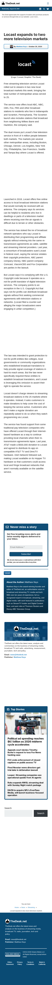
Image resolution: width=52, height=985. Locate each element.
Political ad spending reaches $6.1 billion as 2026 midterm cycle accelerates (26, 741)
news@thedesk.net (18, 655)
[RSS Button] (37, 635)
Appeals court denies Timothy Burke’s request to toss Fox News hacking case (24, 752)
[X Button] (15, 635)
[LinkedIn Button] (19, 635)
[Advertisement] (26, 175)
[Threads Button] (28, 635)
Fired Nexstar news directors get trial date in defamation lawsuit (24, 768)
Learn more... (34, 17)
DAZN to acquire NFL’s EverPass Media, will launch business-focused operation (26, 792)
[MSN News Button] (32, 635)
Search (8, 808)
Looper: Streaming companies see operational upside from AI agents (25, 776)
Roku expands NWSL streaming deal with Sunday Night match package (25, 783)
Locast (7, 573)
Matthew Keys (21, 46)
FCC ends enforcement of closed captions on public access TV (24, 761)
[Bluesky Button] (24, 635)
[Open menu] (47, 3)
